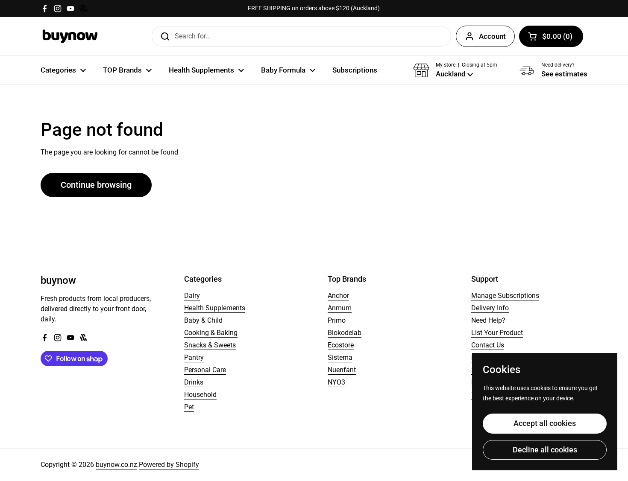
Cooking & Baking (211, 333)
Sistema (340, 357)
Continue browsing (96, 185)
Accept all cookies (545, 423)
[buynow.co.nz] (70, 36)
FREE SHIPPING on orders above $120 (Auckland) (314, 8)
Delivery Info (490, 308)
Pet (189, 407)
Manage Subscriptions (505, 296)
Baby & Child (203, 320)
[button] (551, 36)
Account (492, 36)
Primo (337, 320)
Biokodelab (344, 333)
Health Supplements (214, 308)
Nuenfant (342, 370)
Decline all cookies (545, 449)
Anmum (340, 308)
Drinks (193, 382)
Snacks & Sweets (210, 345)
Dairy (192, 296)
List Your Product (497, 333)
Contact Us (487, 345)
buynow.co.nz (116, 465)
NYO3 (336, 382)
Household (200, 395)
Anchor (338, 296)
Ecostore (341, 345)
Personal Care (205, 370)
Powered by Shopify (169, 465)
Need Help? (488, 320)
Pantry (194, 357)
